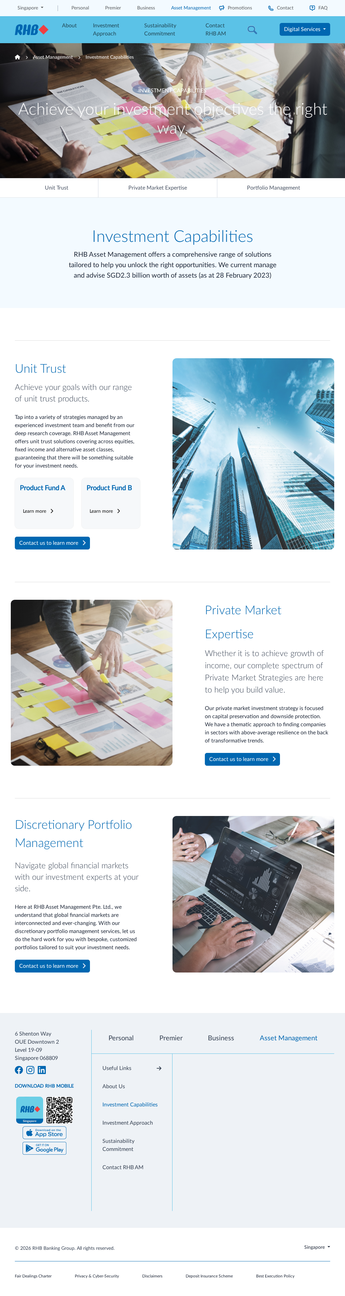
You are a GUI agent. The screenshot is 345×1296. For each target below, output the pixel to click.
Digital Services (303, 29)
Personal (80, 8)
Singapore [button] (28, 8)
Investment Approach (106, 29)
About (69, 25)
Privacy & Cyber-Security (97, 1276)
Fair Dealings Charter (33, 1276)
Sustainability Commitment (160, 29)
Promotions (239, 8)
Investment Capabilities (110, 57)
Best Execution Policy (275, 1276)
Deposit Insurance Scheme (209, 1276)
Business (146, 8)
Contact (284, 8)
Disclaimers (152, 1276)
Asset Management (191, 8)
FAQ (322, 8)
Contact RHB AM (216, 29)
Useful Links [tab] (116, 1068)
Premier (113, 8)
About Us (113, 1086)
